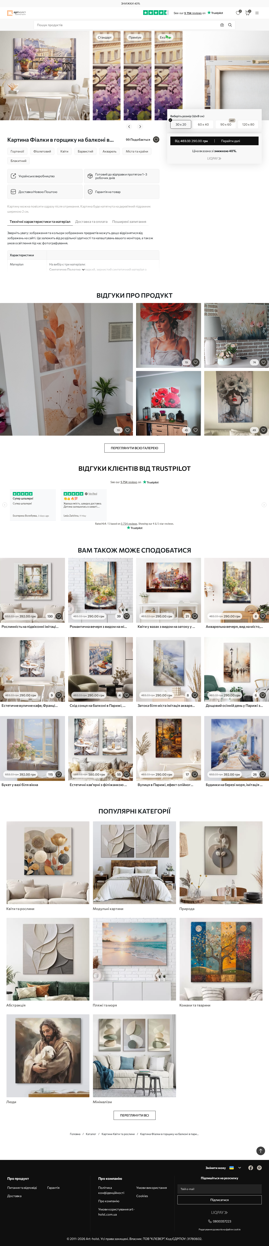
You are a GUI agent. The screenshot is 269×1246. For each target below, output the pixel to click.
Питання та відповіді (22, 1187)
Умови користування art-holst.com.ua (116, 1211)
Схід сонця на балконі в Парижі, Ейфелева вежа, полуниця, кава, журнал (98, 705)
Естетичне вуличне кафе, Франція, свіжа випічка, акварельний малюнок (30, 705)
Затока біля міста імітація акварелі (166, 705)
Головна (75, 1134)
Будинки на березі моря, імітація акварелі (234, 784)
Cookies (142, 1196)
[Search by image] (222, 25)
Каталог (91, 1134)
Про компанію (108, 1201)
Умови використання (151, 1187)
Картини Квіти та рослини (118, 1134)
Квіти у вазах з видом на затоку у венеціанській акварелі (166, 626)
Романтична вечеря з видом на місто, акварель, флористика (98, 626)
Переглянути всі (134, 1115)
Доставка (14, 1196)
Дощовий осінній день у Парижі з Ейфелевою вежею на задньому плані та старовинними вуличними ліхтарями (234, 705)
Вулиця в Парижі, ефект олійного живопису (166, 784)
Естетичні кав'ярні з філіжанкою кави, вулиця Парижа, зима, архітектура (98, 784)
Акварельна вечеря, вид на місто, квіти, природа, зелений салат (234, 626)
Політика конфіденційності (111, 1190)
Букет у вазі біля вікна (20, 784)
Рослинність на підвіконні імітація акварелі (30, 626)
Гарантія (53, 1187)
